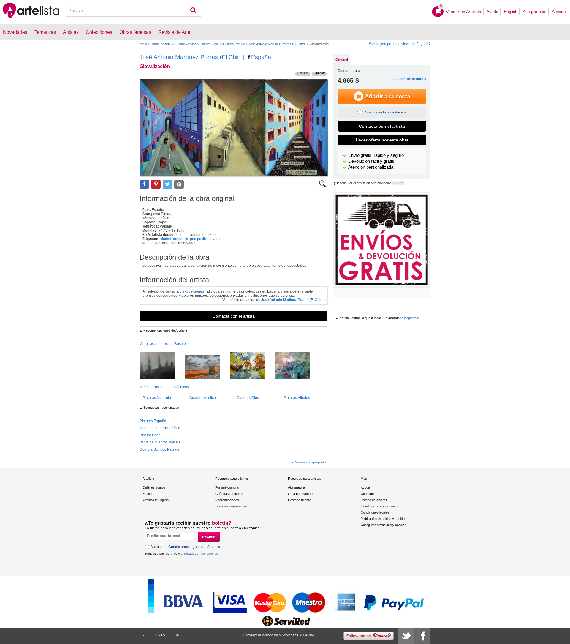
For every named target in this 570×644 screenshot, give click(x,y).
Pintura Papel (151, 435)
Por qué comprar (227, 487)
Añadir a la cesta (387, 96)
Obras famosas (135, 32)
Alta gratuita (535, 11)
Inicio (143, 44)
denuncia (180, 239)
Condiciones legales (375, 512)
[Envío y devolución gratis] (381, 240)
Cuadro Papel (209, 44)
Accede (559, 11)
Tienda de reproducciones (379, 506)
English (510, 11)
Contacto (367, 493)
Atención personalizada (370, 167)
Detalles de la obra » (409, 79)
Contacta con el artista (234, 316)
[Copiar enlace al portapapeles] (179, 184)
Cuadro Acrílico (185, 44)
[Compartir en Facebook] (144, 184)
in (177, 635)
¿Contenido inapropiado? (309, 462)
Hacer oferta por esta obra (382, 140)
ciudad (165, 239)
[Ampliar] (322, 186)
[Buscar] (193, 11)
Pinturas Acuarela (156, 398)
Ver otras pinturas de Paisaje (163, 344)
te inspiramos (410, 318)
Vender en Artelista (463, 11)
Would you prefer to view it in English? (399, 44)
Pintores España (153, 421)
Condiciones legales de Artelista (194, 547)
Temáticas (45, 32)
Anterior (302, 73)
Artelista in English (155, 500)
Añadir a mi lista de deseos (385, 112)
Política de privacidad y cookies (383, 518)
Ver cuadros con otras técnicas (164, 387)
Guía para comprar (229, 493)
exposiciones (193, 291)
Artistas (71, 32)
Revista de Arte (174, 32)
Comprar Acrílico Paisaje (159, 449)
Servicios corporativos (231, 506)
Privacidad (191, 553)
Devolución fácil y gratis (371, 161)
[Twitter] (406, 636)
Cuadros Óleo (248, 398)
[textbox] (133, 11)
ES (142, 635)
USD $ (398, 183)
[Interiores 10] (252, 366)
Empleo (147, 493)
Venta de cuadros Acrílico (160, 428)
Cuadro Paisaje (234, 44)
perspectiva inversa (205, 239)
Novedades (15, 32)
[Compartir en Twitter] (167, 184)
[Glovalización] (234, 127)
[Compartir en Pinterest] (156, 184)
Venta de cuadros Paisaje (160, 442)
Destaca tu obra (299, 500)
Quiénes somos (153, 487)
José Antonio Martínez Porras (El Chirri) (277, 44)
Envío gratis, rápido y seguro (376, 155)
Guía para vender (301, 493)
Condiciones (209, 553)
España (261, 57)
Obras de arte (161, 44)
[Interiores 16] (297, 366)
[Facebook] (422, 636)
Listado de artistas (374, 500)
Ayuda (492, 11)
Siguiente (319, 73)
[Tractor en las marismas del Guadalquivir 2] (207, 367)
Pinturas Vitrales (297, 398)
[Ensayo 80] (162, 366)
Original (341, 59)
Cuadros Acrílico (202, 398)
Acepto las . (186, 547)
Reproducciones (227, 500)
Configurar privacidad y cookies (383, 525)
